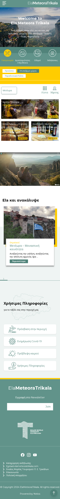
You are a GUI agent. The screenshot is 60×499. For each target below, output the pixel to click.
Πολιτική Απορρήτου (16, 475)
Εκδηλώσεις (52, 60)
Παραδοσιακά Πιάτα (14, 76)
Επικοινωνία (12, 472)
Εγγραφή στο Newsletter (30, 397)
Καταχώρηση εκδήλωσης (18, 463)
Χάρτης (54, 92)
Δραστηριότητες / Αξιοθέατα (22, 61)
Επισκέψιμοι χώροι (28, 71)
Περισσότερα (19, 261)
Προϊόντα (9, 71)
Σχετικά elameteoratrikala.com (22, 466)
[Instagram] (29, 455)
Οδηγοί (37, 60)
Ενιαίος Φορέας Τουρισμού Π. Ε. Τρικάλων (27, 469)
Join (48, 406)
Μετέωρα (7, 90)
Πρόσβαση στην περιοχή (32, 329)
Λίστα (44, 92)
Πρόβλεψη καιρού (28, 353)
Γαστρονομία (7, 60)
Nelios (37, 493)
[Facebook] (22, 455)
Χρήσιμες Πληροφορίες (31, 365)
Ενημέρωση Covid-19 (29, 341)
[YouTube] (35, 455)
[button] (4, 279)
